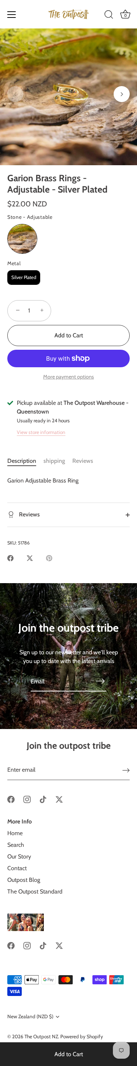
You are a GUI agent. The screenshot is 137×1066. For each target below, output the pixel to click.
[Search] (109, 16)
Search (15, 844)
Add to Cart (68, 1054)
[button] (15, 94)
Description (21, 460)
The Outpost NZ (41, 1036)
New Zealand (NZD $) (30, 1016)
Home (15, 833)
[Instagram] (27, 798)
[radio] (22, 239)
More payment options (68, 376)
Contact (17, 868)
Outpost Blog (23, 879)
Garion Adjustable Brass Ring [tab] (43, 480)
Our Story (19, 856)
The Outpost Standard (34, 891)
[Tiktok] (43, 798)
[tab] (25, 461)
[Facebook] (11, 798)
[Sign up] (126, 770)
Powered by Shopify (81, 1036)
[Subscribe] (100, 681)
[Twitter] (59, 798)
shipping (54, 460)
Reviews (82, 460)
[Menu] (12, 15)
